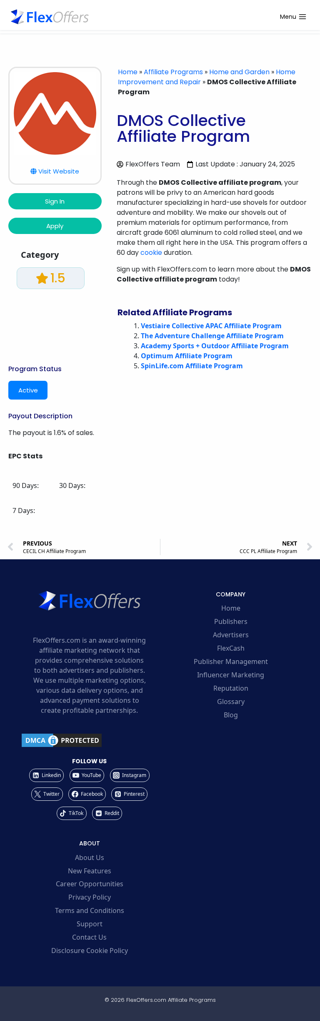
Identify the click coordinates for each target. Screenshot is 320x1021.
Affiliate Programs (173, 72)
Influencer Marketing (230, 674)
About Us (89, 857)
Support (89, 923)
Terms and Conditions (89, 910)
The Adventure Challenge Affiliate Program (212, 335)
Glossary (231, 701)
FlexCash (231, 648)
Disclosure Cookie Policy (89, 950)
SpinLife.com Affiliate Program (192, 365)
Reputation (230, 688)
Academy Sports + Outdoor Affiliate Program (215, 345)
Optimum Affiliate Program (186, 355)
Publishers (231, 621)
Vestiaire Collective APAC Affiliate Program (211, 325)
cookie (151, 252)
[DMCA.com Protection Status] (89, 740)
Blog (231, 714)
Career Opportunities (89, 883)
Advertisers (231, 634)
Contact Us (89, 937)
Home (128, 72)
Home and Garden (239, 72)
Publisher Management (231, 661)
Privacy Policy (89, 897)
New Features (89, 870)
